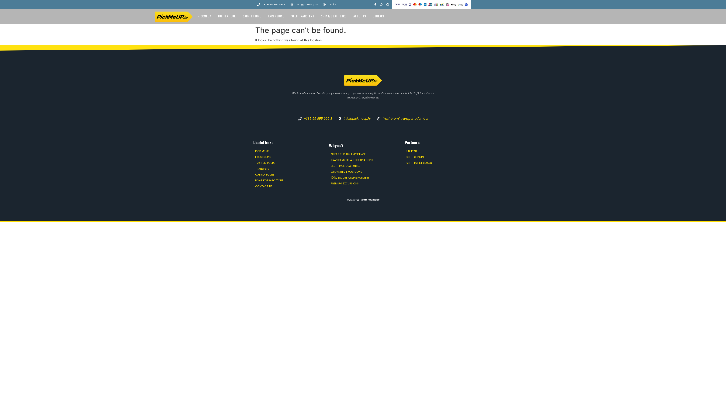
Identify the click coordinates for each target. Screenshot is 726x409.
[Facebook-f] (375, 4)
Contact (378, 16)
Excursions (276, 16)
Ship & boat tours (334, 16)
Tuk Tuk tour (227, 16)
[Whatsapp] (381, 4)
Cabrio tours (252, 16)
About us (359, 16)
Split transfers (302, 16)
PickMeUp (204, 16)
